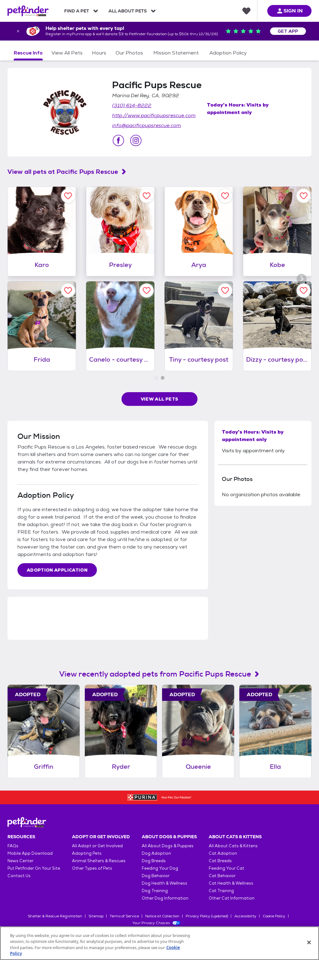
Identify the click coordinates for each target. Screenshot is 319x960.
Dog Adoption (156, 853)
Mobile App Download (30, 853)
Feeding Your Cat (226, 868)
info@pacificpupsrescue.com (146, 125)
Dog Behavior (155, 875)
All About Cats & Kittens (233, 845)
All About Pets (127, 11)
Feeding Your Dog (160, 868)
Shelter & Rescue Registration (55, 916)
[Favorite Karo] (68, 196)
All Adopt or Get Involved (97, 845)
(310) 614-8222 (131, 105)
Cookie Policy (274, 916)
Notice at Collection (162, 916)
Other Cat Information (232, 898)
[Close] (309, 942)
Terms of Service (124, 916)
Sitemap (95, 916)
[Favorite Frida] (68, 290)
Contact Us (19, 875)
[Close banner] (18, 31)
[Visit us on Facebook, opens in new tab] (118, 140)
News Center (20, 860)
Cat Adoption (223, 853)
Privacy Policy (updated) (207, 916)
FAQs (12, 845)
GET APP (288, 31)
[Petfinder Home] (28, 11)
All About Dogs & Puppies (167, 845)
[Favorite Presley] (147, 196)
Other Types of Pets (92, 868)
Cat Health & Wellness (231, 883)
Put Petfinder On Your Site (33, 868)
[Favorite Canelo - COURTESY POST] (147, 290)
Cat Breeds (220, 860)
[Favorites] (246, 11)
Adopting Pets (87, 853)
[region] (159, 943)
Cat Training (221, 890)
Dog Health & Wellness (164, 883)
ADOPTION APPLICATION (57, 570)
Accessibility (245, 916)
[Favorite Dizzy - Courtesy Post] (304, 290)
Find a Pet (76, 11)
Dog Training (155, 890)
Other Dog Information (165, 898)
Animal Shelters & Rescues (99, 860)
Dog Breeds (154, 860)
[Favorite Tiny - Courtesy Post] (225, 290)
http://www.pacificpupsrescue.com (154, 115)
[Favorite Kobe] (304, 196)
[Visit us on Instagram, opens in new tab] (136, 140)
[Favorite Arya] (225, 196)
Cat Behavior (222, 875)
